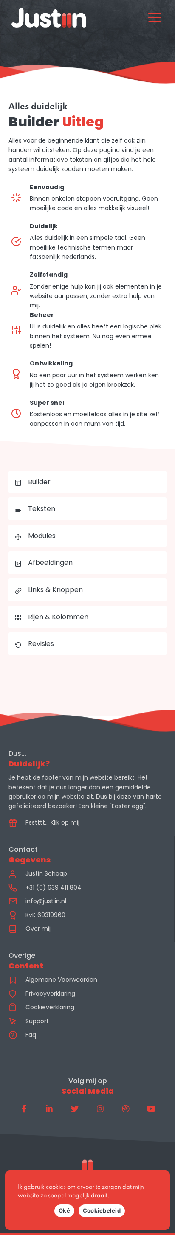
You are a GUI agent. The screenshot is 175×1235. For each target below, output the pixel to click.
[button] (24, 1108)
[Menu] (154, 18)
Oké (64, 1210)
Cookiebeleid (102, 1210)
